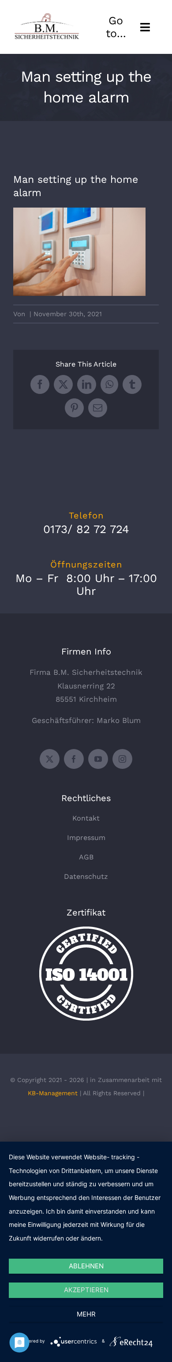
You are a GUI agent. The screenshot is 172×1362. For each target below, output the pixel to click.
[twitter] (50, 759)
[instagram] (122, 759)
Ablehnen (86, 1266)
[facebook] (74, 759)
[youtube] (98, 759)
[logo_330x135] (48, 16)
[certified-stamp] (86, 930)
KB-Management (53, 1093)
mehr (86, 1314)
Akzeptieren (86, 1290)
